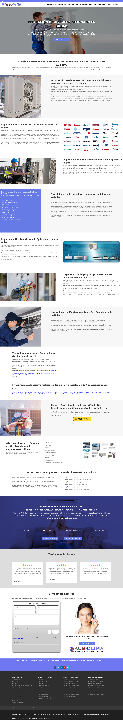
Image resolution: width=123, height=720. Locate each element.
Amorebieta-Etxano (41, 390)
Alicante (14, 372)
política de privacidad (18, 638)
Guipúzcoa (52, 372)
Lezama (73, 392)
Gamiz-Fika (30, 392)
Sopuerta (34, 393)
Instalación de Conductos (69, 692)
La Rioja (52, 373)
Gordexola (42, 392)
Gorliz (46, 392)
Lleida (25, 373)
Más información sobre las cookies (46, 707)
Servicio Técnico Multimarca (45, 698)
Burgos (21, 372)
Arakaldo (47, 390)
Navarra (44, 373)
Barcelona (44, 372)
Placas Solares (92, 4)
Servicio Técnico (101, 4)
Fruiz (18, 392)
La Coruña (39, 372)
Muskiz (96, 392)
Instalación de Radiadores (69, 690)
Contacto (119, 1)
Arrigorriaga (69, 390)
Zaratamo (70, 393)
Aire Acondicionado (60, 4)
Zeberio (73, 393)
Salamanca (14, 374)
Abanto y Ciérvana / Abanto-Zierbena (23, 390)
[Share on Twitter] (58, 668)
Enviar (55, 632)
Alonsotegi (34, 390)
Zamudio (65, 393)
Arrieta (64, 390)
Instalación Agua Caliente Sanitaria (71, 685)
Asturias (18, 372)
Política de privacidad (23, 707)
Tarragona (23, 374)
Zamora (42, 374)
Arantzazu (52, 390)
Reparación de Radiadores (95, 690)
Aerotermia (49, 4)
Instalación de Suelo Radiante (70, 687)
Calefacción (70, 4)
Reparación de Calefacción (95, 683)
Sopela (30, 393)
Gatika (35, 392)
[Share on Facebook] (55, 668)
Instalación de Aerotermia (69, 679)
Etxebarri (14, 392)
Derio (98, 390)
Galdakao (21, 392)
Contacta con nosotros (109, 113)
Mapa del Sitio (16, 690)
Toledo (26, 374)
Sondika (27, 393)
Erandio (103, 390)
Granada (20, 373)
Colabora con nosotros (18, 692)
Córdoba (34, 372)
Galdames (26, 392)
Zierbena (78, 393)
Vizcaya (39, 374)
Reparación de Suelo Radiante (95, 687)
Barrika (83, 390)
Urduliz (45, 393)
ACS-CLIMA (18, 58)
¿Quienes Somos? (17, 679)
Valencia (30, 374)
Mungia (93, 392)
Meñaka (86, 392)
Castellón (30, 372)
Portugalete (14, 393)
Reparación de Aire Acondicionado (29, 58)
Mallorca (36, 373)
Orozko (100, 392)
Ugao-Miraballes (40, 393)
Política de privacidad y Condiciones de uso (22, 685)
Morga (89, 392)
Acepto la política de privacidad (22, 628)
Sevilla (18, 374)
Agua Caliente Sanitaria (81, 4)
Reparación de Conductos (94, 692)
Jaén (23, 373)
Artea (73, 390)
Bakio (76, 390)
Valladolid (35, 374)
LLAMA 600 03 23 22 (61, 39)
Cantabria (26, 372)
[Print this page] (68, 668)
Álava (53, 370)
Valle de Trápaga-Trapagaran (54, 393)
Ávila (56, 370)
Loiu (77, 392)
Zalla (62, 393)
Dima (100, 390)
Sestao (23, 393)
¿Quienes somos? (113, 1)
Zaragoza (47, 374)
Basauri (87, 390)
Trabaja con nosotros (113, 4)
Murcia (40, 373)
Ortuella (104, 392)
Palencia (48, 373)
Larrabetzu (56, 392)
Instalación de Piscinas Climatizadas (71, 694)
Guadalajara (15, 373)
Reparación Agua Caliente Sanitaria (96, 685)
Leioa (64, 392)
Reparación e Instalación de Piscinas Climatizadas (77, 486)
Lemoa (66, 392)
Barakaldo (80, 390)
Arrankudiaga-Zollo (58, 390)
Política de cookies (17, 687)
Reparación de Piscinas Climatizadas (97, 694)
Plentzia (108, 392)
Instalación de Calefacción (69, 683)
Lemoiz (70, 392)
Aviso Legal (15, 681)
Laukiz (61, 392)
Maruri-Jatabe (81, 392)
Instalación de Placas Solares (70, 696)
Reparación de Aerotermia (95, 679)
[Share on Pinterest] (64, 668)
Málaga (32, 373)
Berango (94, 390)
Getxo (38, 392)
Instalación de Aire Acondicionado (71, 681)
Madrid (29, 373)
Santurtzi (20, 393)
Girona (47, 372)
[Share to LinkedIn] (61, 668)
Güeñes (49, 392)
